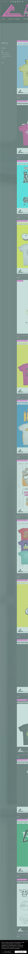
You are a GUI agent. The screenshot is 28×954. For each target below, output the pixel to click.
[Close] (26, 942)
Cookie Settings (7, 952)
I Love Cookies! (20, 952)
